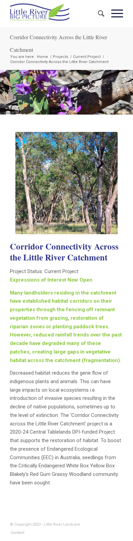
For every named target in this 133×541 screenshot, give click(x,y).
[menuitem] (97, 13)
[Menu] (113, 13)
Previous (6, 92)
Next (127, 92)
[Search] (97, 13)
